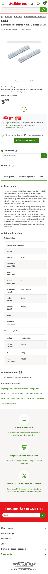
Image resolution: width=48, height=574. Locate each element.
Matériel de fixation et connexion (35, 17)
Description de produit (9, 95)
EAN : (19, 29)
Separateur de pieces (8, 403)
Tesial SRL (33, 570)
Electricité (8, 17)
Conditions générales (24, 566)
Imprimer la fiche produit (24, 81)
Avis (41, 176)
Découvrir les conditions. (15, 128)
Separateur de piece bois (34, 394)
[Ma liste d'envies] (38, 3)
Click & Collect (9, 151)
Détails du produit (27, 176)
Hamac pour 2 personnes (35, 398)
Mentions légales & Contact (24, 564)
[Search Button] (43, 9)
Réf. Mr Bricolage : (6, 29)
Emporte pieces (6, 389)
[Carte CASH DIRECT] (24, 475)
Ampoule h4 (5, 394)
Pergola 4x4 (5, 398)
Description (8, 176)
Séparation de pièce (21, 389)
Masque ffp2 (34, 389)
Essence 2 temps (17, 394)
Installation (18, 17)
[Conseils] (24, 419)
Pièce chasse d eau (17, 398)
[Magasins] (24, 447)
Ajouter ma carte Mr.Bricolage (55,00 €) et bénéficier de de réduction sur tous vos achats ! (24, 124)
